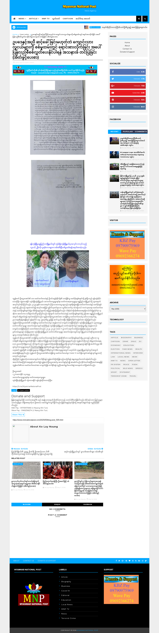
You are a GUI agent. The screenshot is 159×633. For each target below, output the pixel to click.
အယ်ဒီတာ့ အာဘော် (83, 19)
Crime (125, 341)
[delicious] (145, 561)
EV (140, 341)
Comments (141, 132)
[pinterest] (126, 561)
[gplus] (122, 561)
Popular (128, 132)
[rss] (136, 561)
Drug (133, 341)
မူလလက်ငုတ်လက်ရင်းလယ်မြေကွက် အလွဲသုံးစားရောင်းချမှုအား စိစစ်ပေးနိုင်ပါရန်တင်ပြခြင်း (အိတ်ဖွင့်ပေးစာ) (25, 483)
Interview (138, 353)
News (21, 19)
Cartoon (68, 19)
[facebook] (116, 561)
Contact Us (127, 49)
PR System (115, 364)
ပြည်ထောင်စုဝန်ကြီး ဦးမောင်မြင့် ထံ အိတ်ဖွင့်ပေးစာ (56, 482)
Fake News (127, 349)
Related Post (18, 458)
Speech (139, 368)
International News (120, 353)
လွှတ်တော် (56, 19)
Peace (126, 364)
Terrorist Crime (119, 376)
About (127, 46)
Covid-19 (65, 591)
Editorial (65, 595)
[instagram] (142, 561)
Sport (114, 372)
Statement (125, 372)
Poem (134, 364)
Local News (83, 27)
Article (33, 19)
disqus (57, 504)
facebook (87, 504)
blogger (26, 504)
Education (128, 345)
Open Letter (24, 34)
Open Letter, (29, 62)
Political (115, 368)
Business (138, 337)
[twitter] (119, 561)
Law (113, 357)
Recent (115, 132)
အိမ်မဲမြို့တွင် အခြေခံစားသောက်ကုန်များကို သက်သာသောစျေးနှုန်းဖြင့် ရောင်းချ (132, 166)
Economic (116, 345)
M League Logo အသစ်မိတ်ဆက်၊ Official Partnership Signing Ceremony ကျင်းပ (132, 154)
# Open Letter (23, 390)
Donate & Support (127, 52)
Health (138, 349)
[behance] (139, 561)
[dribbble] (133, 561)
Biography (126, 337)
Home (15, 34)
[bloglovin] (129, 561)
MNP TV (45, 19)
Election (115, 349)
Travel (133, 376)
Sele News (128, 368)
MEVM (134, 357)
